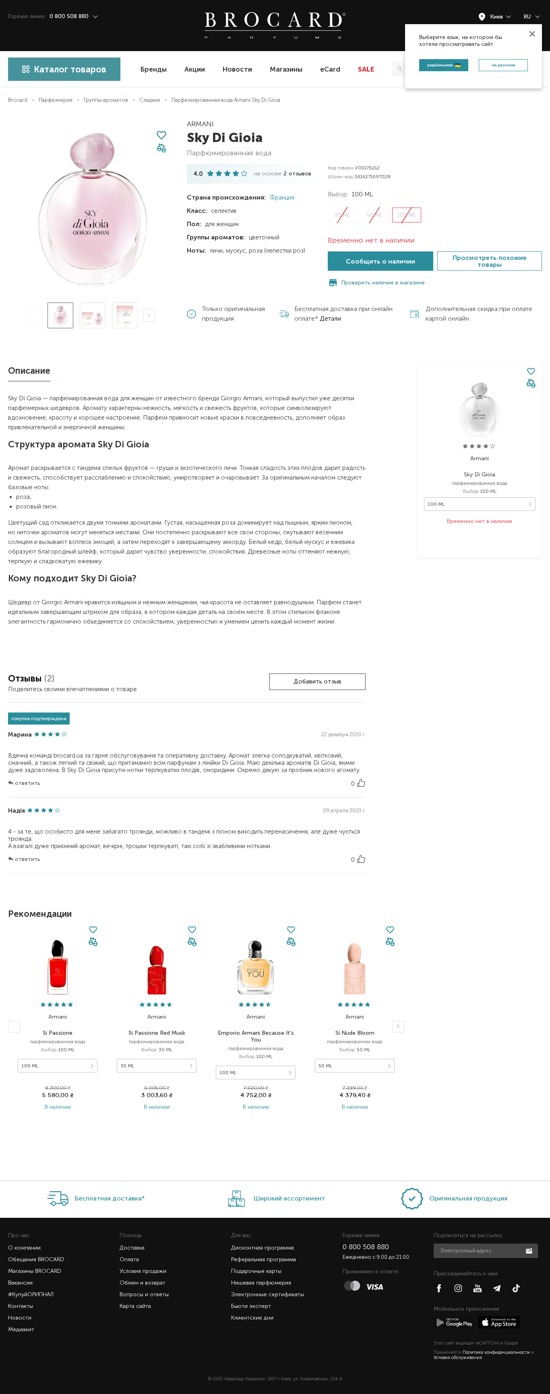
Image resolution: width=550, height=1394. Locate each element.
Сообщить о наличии (380, 261)
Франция (281, 197)
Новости (237, 69)
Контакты (20, 1306)
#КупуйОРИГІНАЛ (31, 1294)
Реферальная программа (263, 1259)
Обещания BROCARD (36, 1259)
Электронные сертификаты (267, 1294)
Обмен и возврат (142, 1282)
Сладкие (149, 100)
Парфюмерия (55, 100)
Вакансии (20, 1282)
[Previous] (36, 315)
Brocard (17, 100)
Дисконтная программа (262, 1247)
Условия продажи (143, 1271)
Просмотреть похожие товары (490, 261)
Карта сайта (135, 1306)
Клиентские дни (252, 1317)
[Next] (149, 315)
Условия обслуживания (458, 1357)
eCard (330, 69)
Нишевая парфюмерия (261, 1282)
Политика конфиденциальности (496, 1352)
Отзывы (26, 678)
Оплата (129, 1259)
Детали (330, 318)
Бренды (154, 69)
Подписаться (530, 1250)
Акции (194, 69)
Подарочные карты (256, 1271)
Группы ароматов (106, 100)
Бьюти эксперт (251, 1306)
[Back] (14, 1027)
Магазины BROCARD (34, 1271)
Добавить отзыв (317, 681)
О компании (24, 1247)
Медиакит (21, 1329)
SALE (366, 69)
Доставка (132, 1247)
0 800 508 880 (366, 1246)
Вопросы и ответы (144, 1294)
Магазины (286, 69)
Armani (200, 123)
